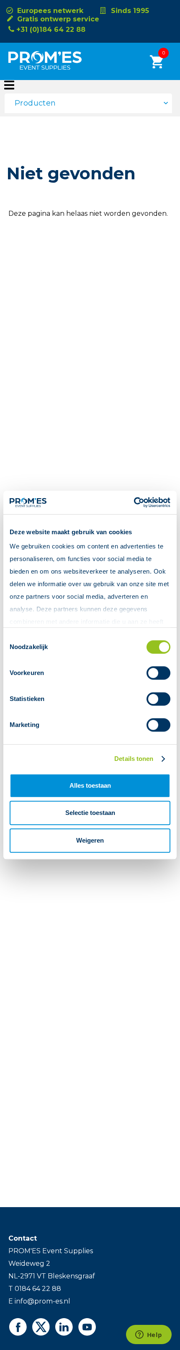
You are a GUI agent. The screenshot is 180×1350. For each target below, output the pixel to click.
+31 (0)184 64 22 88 (50, 30)
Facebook (17, 1326)
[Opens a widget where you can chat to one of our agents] (149, 1335)
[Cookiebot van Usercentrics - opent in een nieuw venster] (133, 502)
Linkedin (63, 1326)
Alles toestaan (90, 785)
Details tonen (133, 758)
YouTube (86, 1326)
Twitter (40, 1326)
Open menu (9, 85)
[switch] (151, 673)
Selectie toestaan (90, 812)
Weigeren (90, 840)
